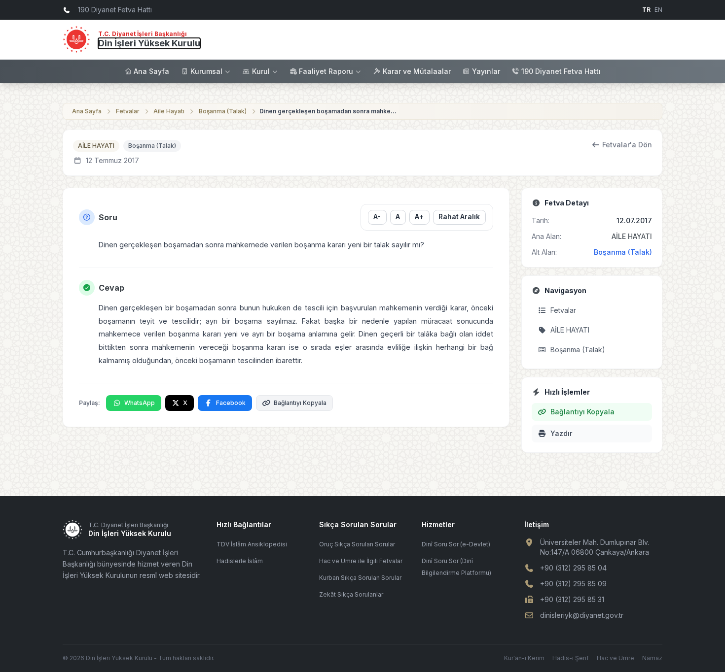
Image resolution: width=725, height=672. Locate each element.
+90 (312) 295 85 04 (573, 568)
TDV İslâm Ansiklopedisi (252, 544)
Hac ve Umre (615, 658)
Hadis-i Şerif (570, 658)
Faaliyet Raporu (326, 71)
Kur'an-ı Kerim (524, 658)
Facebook (231, 402)
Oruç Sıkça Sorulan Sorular (357, 544)
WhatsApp (139, 402)
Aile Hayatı (168, 111)
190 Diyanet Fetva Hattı (561, 71)
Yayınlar (486, 71)
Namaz (652, 658)
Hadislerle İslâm (240, 561)
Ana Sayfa (151, 71)
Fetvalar (128, 111)
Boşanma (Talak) (223, 111)
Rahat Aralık (459, 217)
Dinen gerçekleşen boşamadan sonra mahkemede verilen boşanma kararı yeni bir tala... (328, 111)
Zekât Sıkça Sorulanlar (351, 594)
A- (377, 217)
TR (646, 9)
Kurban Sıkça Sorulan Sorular (360, 577)
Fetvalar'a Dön (627, 144)
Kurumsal (206, 71)
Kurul (261, 71)
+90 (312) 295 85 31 (572, 599)
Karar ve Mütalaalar (417, 71)
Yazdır (561, 433)
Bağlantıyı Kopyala (300, 402)
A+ (419, 217)
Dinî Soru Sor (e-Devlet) (456, 544)
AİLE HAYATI (96, 145)
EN (658, 9)
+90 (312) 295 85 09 (573, 583)
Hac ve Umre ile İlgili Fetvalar (360, 561)
